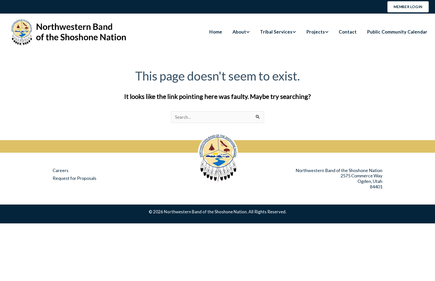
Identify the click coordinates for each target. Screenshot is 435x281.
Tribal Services (276, 31)
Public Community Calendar (397, 31)
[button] (248, 32)
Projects (315, 31)
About (239, 31)
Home (215, 31)
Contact (348, 31)
